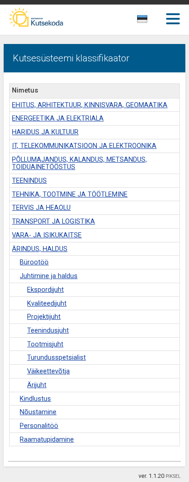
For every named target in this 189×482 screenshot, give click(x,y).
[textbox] (150, 20)
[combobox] (152, 21)
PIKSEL (173, 476)
